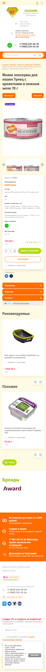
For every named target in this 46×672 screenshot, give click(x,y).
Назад (11, 462)
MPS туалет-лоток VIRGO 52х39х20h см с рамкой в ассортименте (22, 356)
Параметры (10, 285)
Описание (9, 292)
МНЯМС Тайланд (10, 185)
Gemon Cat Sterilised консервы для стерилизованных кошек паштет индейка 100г (22, 430)
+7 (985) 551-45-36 (29, 46)
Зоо (30, 11)
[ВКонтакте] (6, 276)
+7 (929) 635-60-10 (29, 44)
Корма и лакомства (25, 64)
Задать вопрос (23, 259)
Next (42, 164)
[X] (11, 276)
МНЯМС (37, 64)
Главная (5, 64)
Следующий (37, 95)
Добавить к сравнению (17, 265)
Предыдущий (9, 95)
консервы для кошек (21, 303)
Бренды (13, 64)
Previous (3, 164)
